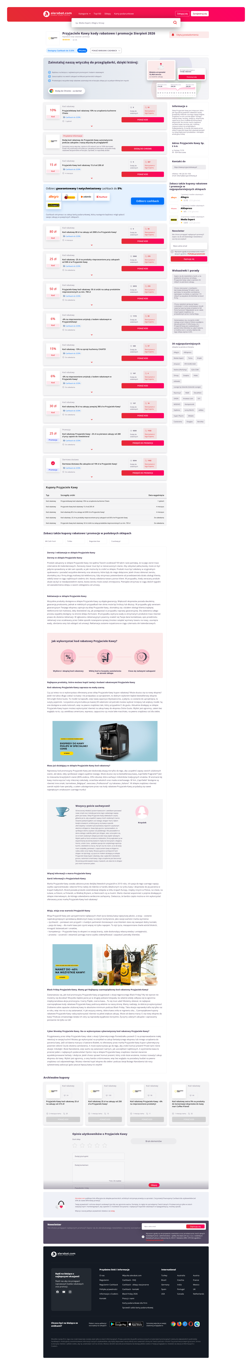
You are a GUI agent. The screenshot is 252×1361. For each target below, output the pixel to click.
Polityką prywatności (196, 254)
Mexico (196, 1284)
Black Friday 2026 (130, 1294)
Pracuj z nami (128, 1298)
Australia (181, 1275)
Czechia (180, 1280)
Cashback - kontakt (130, 1289)
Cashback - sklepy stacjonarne (135, 1284)
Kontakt (102, 1298)
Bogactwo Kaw (94, 541)
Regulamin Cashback (108, 1284)
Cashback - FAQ (129, 1280)
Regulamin (104, 1280)
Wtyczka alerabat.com (131, 1275)
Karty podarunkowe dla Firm (134, 1303)
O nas (102, 1275)
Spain (163, 1289)
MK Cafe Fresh (50, 541)
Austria (196, 1275)
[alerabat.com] (57, 14)
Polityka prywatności (108, 1289)
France (196, 1280)
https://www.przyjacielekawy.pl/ (185, 167)
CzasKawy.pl (115, 541)
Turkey (164, 1275)
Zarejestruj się (200, 13)
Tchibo (69, 541)
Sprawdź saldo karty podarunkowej (137, 1307)
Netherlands (198, 1294)
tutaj (112, 1211)
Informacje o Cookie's (108, 1294)
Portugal (181, 1289)
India (179, 1284)
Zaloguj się (182, 13)
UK (194, 1289)
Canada (180, 1294)
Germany (165, 1284)
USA (163, 1294)
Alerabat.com (80, 1198)
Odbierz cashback (147, 201)
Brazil (163, 1280)
